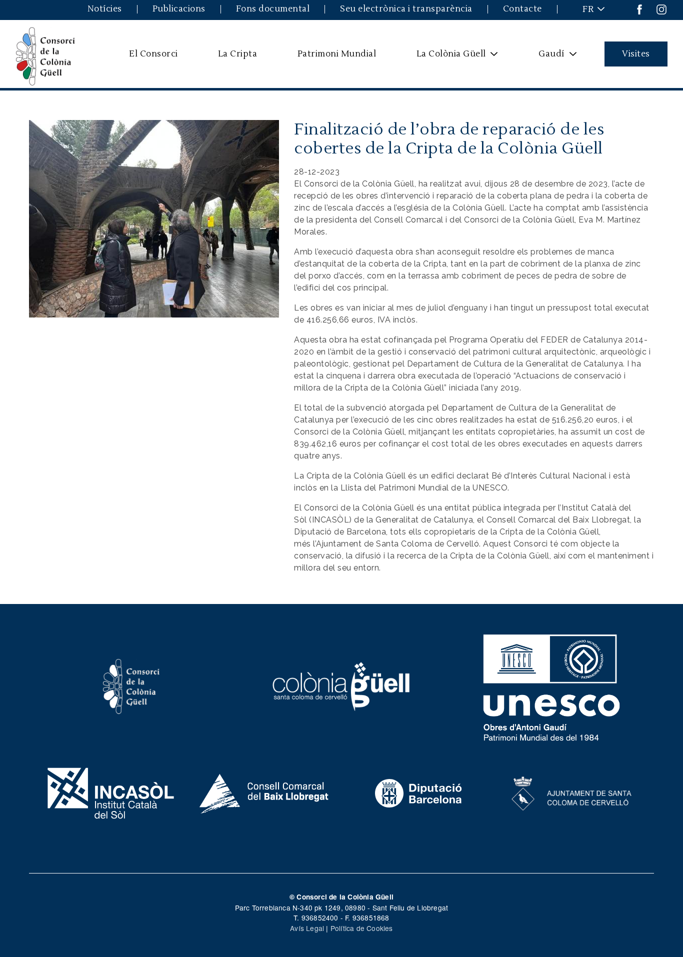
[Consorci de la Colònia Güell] (131, 685)
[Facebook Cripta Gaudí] (639, 9)
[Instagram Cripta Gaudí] (661, 9)
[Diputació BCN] (418, 792)
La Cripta (238, 53)
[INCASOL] (111, 792)
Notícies (105, 9)
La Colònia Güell (445, 57)
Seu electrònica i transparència (406, 9)
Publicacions (179, 9)
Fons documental (273, 9)
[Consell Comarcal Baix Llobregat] (265, 792)
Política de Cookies (361, 928)
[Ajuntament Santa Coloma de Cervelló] (572, 792)
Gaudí (545, 57)
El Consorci (153, 53)
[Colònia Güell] (341, 685)
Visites (636, 53)
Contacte (522, 9)
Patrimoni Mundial (337, 53)
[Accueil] (46, 54)
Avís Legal (307, 928)
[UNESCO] (551, 685)
